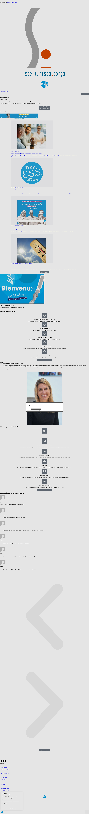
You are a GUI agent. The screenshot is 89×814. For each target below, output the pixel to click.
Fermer (29, 410)
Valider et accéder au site (35, 410)
